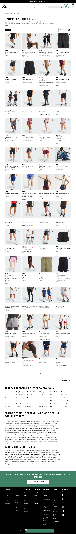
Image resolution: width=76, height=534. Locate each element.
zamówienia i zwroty (49, 4)
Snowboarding (20, 397)
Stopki (29, 403)
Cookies (33, 530)
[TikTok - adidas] (66, 511)
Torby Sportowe (20, 392)
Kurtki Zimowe (54, 397)
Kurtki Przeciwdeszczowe (32, 407)
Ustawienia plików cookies (16, 530)
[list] (31, 30)
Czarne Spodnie (31, 395)
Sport (38, 7)
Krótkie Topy (8, 400)
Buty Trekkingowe (54, 400)
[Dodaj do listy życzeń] (19, 35)
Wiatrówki (18, 403)
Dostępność (54, 530)
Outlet (44, 7)
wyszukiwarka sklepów (35, 4)
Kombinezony (8, 395)
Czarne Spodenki (65, 400)
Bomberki (7, 403)
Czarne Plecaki (54, 403)
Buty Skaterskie (54, 395)
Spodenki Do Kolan (21, 406)
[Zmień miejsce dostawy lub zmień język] (72, 4)
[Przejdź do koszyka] (72, 7)
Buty (34, 7)
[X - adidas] (66, 503)
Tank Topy (7, 406)
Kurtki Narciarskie (43, 397)
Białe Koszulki (31, 392)
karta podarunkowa (58, 4)
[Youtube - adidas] (66, 515)
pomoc (42, 4)
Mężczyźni (13, 7)
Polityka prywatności (40, 530)
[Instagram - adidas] (66, 499)
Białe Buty (41, 392)
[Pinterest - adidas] (66, 507)
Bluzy (17, 400)
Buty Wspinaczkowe (53, 407)
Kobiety (20, 7)
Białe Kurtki (64, 395)
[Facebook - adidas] (66, 495)
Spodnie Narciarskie (42, 401)
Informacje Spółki (62, 530)
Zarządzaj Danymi (27, 530)
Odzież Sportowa (43, 395)
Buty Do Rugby (54, 392)
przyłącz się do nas (67, 4)
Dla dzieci (27, 7)
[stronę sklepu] (4, 6)
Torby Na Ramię (43, 406)
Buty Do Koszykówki (64, 398)
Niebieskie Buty (31, 397)
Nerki (6, 397)
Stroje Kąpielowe (20, 395)
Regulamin (48, 530)
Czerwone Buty (42, 403)
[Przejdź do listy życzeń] (69, 7)
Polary (62, 392)
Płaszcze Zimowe (9, 392)
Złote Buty (30, 400)
